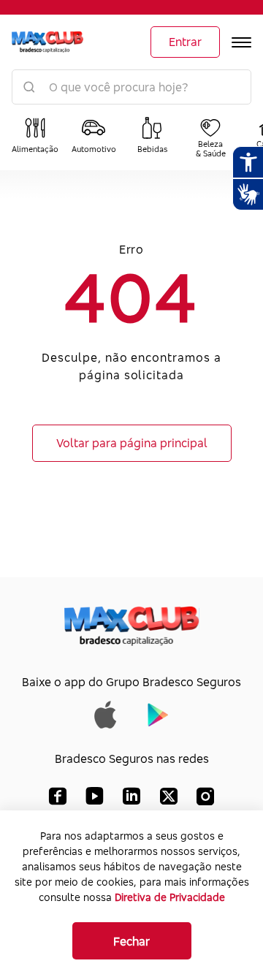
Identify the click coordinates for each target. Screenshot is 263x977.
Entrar (185, 41)
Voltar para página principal (131, 443)
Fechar (131, 941)
